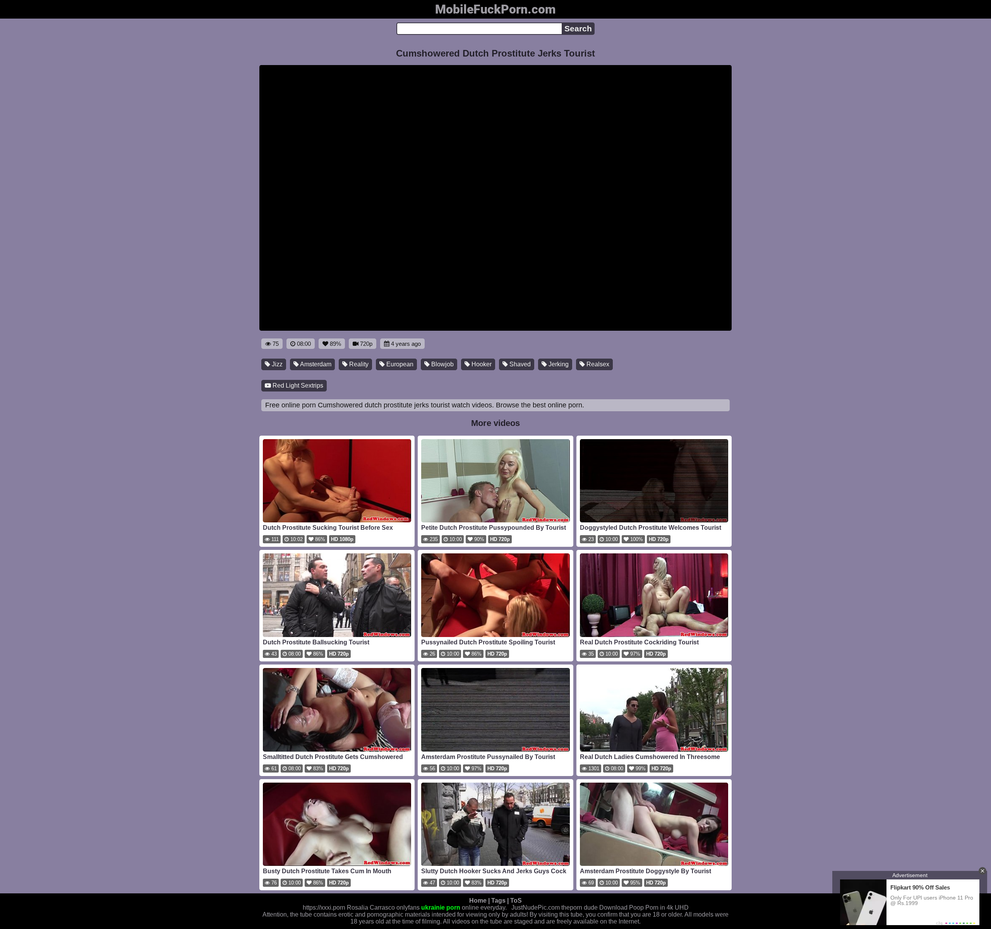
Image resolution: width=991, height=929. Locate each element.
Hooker (481, 364)
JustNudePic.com (535, 907)
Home (478, 900)
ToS (516, 900)
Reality (358, 364)
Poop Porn (643, 907)
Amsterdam (315, 364)
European (399, 364)
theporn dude (579, 907)
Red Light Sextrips (297, 385)
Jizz (276, 364)
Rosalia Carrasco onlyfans (383, 907)
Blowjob (442, 364)
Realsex (597, 364)
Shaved (519, 364)
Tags (498, 900)
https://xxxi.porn (324, 907)
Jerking (558, 364)
